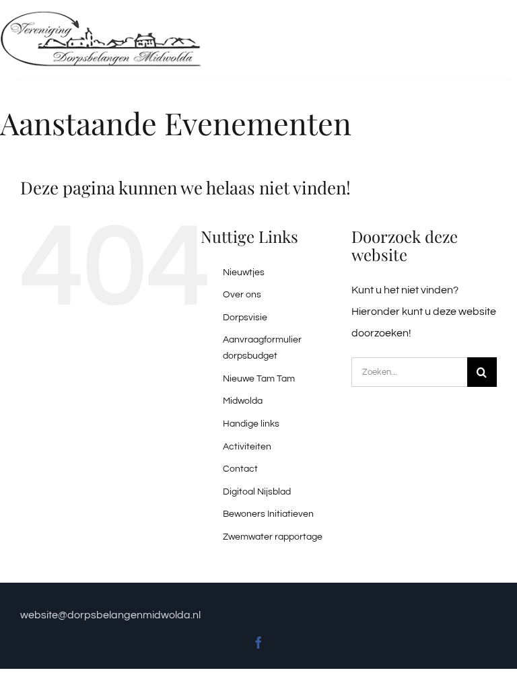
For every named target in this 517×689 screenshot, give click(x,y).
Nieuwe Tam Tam (259, 379)
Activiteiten (247, 446)
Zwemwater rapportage (272, 537)
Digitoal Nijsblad (257, 492)
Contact (240, 469)
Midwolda (243, 401)
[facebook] (258, 643)
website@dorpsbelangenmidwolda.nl (111, 615)
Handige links (251, 424)
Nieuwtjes (244, 272)
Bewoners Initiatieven (268, 514)
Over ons (242, 294)
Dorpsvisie (245, 317)
